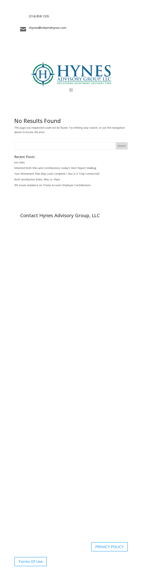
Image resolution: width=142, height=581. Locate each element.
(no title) (19, 162)
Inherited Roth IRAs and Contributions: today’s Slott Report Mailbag (55, 168)
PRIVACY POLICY (109, 546)
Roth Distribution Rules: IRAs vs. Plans (37, 179)
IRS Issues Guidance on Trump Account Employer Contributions (52, 185)
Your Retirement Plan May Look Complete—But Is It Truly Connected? (57, 173)
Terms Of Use (30, 561)
